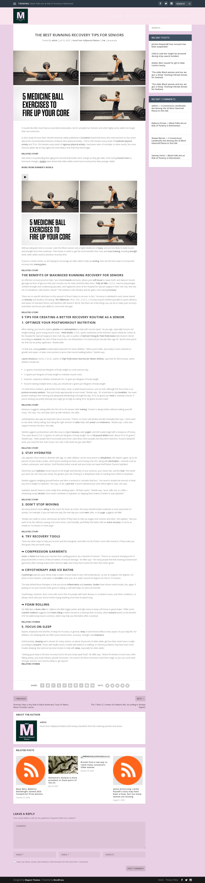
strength (133, 251)
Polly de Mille (102, 283)
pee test (70, 483)
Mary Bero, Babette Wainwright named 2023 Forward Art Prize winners (29, 791)
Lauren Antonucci (29, 358)
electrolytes (113, 461)
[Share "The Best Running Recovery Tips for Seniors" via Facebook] (42, 685)
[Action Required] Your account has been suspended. (169, 45)
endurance (105, 422)
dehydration (105, 457)
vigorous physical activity (74, 144)
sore (65, 563)
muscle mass (123, 158)
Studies (96, 584)
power (93, 422)
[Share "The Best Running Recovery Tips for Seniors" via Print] (92, 685)
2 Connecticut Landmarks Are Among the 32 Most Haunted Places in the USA (169, 108)
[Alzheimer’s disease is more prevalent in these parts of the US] (63, 765)
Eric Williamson (62, 299)
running (95, 261)
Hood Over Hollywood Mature (158, 16)
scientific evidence (30, 612)
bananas (75, 432)
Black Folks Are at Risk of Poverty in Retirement (51, 3)
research (37, 339)
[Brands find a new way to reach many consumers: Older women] (95, 757)
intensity (28, 299)
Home (117, 16)
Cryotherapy (27, 574)
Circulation (85, 137)
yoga (102, 512)
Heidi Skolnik (67, 332)
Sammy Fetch (158, 155)
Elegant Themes (32, 880)
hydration (40, 470)
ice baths (59, 578)
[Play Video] (25, 177)
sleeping (39, 641)
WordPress (59, 880)
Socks (24, 556)
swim (86, 512)
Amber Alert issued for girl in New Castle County (168, 64)
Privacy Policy (172, 880)
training (83, 409)
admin (54, 40)
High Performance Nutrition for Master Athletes (83, 358)
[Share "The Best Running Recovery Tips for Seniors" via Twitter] (48, 685)
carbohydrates (70, 329)
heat (122, 470)
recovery (112, 290)
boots (32, 556)
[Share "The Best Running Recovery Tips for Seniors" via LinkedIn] (70, 685)
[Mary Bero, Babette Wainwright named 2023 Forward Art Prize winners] (31, 770)
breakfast (122, 392)
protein (56, 329)
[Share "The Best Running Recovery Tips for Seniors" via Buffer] (76, 685)
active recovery (113, 522)
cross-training (114, 251)
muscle (68, 280)
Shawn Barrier (158, 138)
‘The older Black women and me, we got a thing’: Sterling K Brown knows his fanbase (169, 75)
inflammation (73, 584)
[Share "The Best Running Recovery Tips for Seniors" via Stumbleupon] (81, 685)
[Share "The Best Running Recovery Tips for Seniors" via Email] (87, 685)
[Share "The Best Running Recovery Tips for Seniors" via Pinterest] (64, 685)
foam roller (41, 609)
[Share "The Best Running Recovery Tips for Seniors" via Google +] (53, 685)
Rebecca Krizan (159, 123)
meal (111, 395)
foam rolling (56, 612)
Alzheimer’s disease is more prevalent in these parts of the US (62, 780)
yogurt (88, 432)
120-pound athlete (100, 435)
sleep (82, 631)
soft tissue (97, 280)
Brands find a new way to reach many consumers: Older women (94, 764)
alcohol (41, 493)
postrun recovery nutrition (33, 392)
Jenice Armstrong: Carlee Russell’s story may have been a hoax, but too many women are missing (127, 793)
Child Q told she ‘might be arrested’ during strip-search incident (169, 54)
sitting (46, 509)
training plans (40, 264)
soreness (88, 584)
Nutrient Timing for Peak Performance (99, 336)
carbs (77, 422)
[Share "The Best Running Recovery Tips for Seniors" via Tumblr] (59, 685)
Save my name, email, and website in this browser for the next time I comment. (52, 861)
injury (100, 248)
